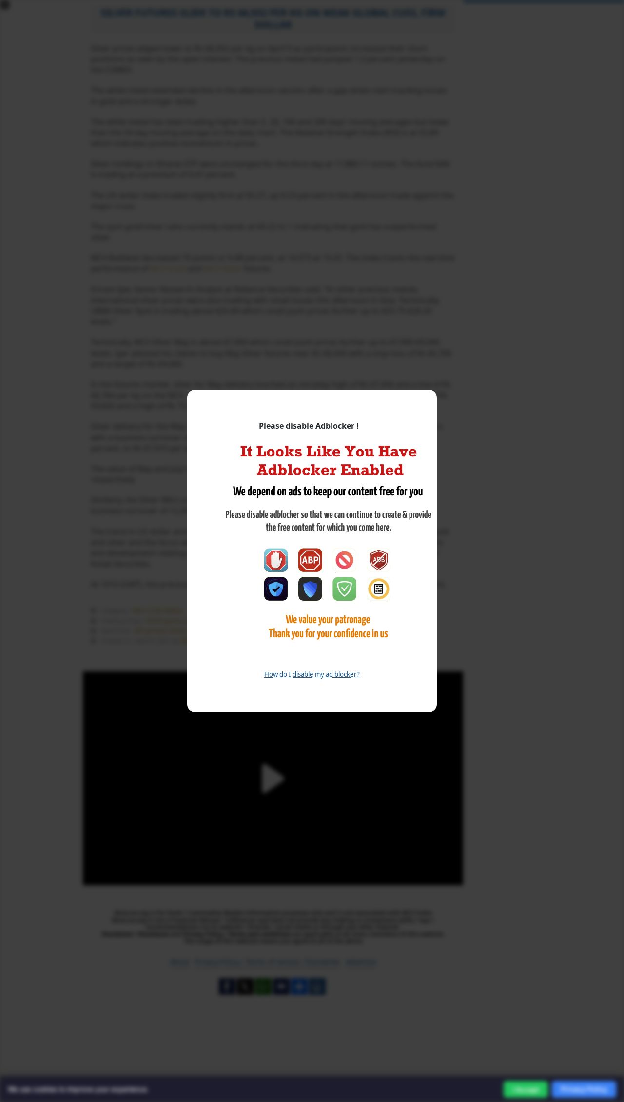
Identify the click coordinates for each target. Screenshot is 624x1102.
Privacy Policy (584, 1089)
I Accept (525, 1089)
